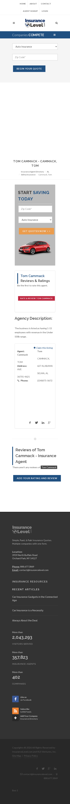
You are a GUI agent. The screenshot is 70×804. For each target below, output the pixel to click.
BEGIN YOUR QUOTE (29, 68)
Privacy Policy (31, 755)
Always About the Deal (24, 620)
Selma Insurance (28, 174)
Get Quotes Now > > (36, 231)
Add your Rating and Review (37, 478)
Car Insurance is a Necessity (27, 610)
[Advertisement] (35, 119)
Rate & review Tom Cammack (36, 298)
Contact (46, 3)
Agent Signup (30, 11)
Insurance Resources (30, 581)
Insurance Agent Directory (32, 171)
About (33, 3)
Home (23, 3)
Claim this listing (44, 347)
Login (45, 11)
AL (48, 171)
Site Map (16, 755)
